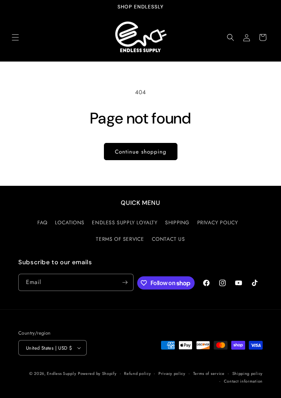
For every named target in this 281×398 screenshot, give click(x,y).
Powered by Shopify (97, 373)
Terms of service (209, 373)
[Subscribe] (125, 282)
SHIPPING (177, 222)
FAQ (42, 222)
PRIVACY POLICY (217, 222)
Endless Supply (61, 373)
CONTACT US (168, 239)
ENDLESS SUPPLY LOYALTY (124, 222)
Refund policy (137, 373)
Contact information (243, 381)
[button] (15, 37)
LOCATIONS (69, 222)
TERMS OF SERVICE (120, 239)
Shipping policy (247, 373)
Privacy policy (172, 373)
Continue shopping (140, 152)
